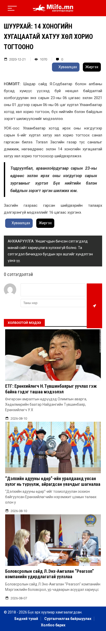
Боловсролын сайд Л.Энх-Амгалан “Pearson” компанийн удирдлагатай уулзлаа (49, 574)
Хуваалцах (67, 67)
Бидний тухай (26, 619)
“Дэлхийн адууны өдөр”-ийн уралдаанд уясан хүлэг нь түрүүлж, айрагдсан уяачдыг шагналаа (52, 481)
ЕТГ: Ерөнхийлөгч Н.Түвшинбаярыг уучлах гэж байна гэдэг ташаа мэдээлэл (51, 388)
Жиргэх (91, 67)
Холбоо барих (53, 625)
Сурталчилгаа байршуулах (67, 619)
